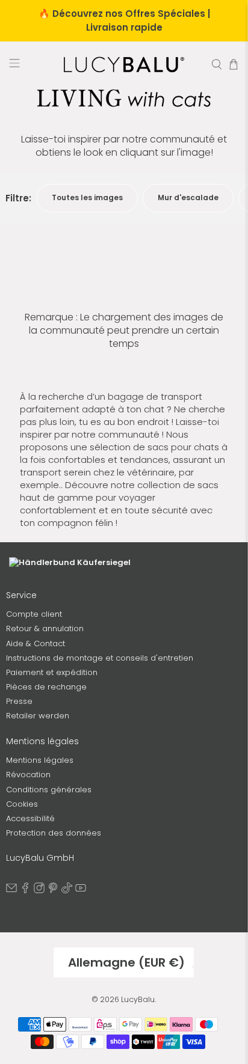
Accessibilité (30, 818)
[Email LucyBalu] (11, 890)
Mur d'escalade (188, 197)
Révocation (28, 774)
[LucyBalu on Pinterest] (53, 890)
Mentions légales (39, 760)
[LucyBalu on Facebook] (25, 890)
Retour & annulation (45, 628)
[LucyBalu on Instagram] (39, 890)
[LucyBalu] (124, 64)
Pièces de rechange (46, 687)
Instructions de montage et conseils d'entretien (99, 658)
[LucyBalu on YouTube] (80, 890)
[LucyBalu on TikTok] (66, 890)
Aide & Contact (35, 643)
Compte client (34, 614)
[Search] (216, 64)
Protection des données (53, 833)
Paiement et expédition (52, 672)
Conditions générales (48, 789)
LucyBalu (138, 999)
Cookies (22, 804)
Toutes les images (87, 197)
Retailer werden (37, 715)
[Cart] (233, 64)
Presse (19, 701)
